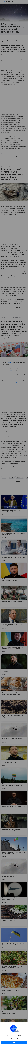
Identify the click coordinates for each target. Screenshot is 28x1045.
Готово (14, 1042)
